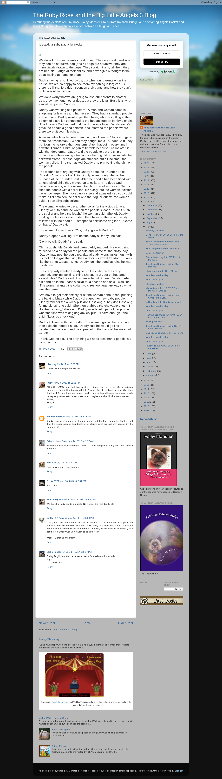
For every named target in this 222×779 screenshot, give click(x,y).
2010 (147, 406)
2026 (147, 163)
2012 (147, 397)
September (152, 218)
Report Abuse (148, 419)
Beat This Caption (61, 729)
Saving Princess (154, 321)
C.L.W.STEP (53, 481)
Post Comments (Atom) (65, 629)
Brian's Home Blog (57, 441)
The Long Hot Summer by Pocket (163, 248)
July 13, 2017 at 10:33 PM (65, 364)
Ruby (49, 383)
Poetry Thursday (49, 639)
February (151, 371)
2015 (147, 385)
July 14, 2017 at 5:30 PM (81, 518)
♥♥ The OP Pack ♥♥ (57, 518)
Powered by (154, 71)
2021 (147, 184)
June (149, 354)
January (150, 375)
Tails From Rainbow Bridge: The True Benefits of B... (162, 243)
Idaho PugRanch (56, 552)
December (152, 205)
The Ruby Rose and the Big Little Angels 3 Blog (94, 15)
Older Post (125, 623)
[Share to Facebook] (77, 349)
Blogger (179, 771)
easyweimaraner (56, 416)
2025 (147, 167)
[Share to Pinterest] (81, 349)
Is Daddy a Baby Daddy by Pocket (163, 302)
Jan (49, 462)
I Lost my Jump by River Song (161, 271)
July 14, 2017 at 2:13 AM (78, 416)
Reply (49, 373)
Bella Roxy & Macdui (58, 499)
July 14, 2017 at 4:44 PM (83, 499)
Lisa (49, 364)
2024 (147, 172)
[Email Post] (62, 349)
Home (86, 623)
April (149, 362)
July (148, 227)
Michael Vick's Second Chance (54, 718)
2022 (147, 180)
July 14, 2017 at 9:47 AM (64, 462)
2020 (147, 189)
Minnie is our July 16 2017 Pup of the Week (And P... (163, 289)
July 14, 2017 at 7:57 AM (81, 441)
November (152, 209)
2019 (147, 193)
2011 (146, 402)
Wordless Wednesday (157, 275)
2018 (147, 197)
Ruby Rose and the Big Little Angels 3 (160, 129)
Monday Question (155, 230)
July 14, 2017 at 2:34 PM (73, 481)
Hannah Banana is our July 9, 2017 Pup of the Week (164, 316)
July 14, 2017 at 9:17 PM (79, 552)
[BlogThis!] (71, 349)
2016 (147, 380)
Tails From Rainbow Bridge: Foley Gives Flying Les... (163, 296)
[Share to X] (74, 349)
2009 (147, 410)
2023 (147, 176)
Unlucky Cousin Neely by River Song (164, 333)
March (150, 366)
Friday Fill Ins (59, 746)
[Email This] (68, 349)
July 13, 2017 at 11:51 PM (66, 383)
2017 (147, 201)
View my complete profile (153, 151)
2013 (147, 393)
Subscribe (162, 61)
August (150, 222)
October (150, 214)
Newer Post (47, 623)
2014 (147, 389)
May (148, 358)
